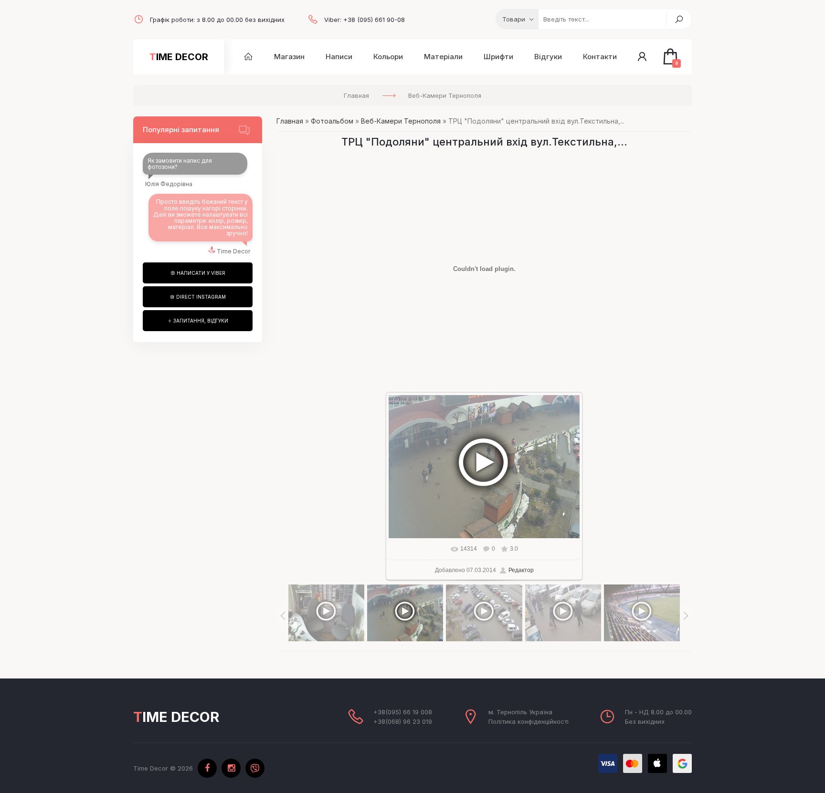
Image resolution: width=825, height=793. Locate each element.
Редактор (521, 570)
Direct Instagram (200, 297)
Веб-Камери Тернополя (401, 121)
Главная (289, 121)
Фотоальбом (332, 121)
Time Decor (178, 57)
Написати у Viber (200, 273)
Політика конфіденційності (528, 721)
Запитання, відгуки (200, 320)
